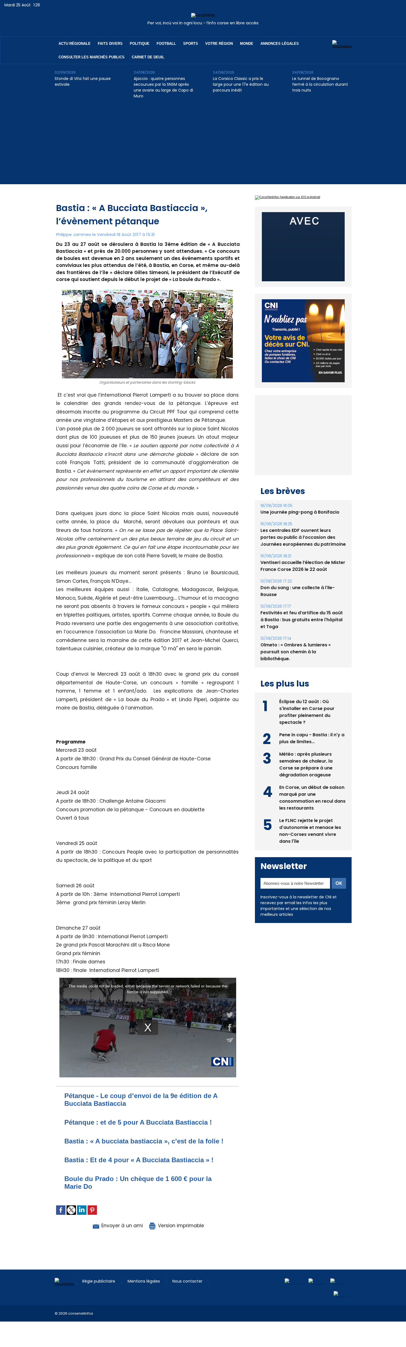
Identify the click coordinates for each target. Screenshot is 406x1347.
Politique (139, 43)
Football (166, 43)
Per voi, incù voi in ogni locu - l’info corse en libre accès (203, 23)
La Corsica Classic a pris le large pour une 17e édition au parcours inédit (241, 84)
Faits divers (110, 43)
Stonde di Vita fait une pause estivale (83, 81)
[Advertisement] (203, 145)
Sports (190, 43)
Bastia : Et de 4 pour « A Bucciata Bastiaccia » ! (138, 1160)
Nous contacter (187, 1281)
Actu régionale (75, 43)
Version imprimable (180, 1225)
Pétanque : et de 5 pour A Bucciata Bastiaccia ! (138, 1122)
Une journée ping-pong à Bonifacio (299, 512)
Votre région (219, 43)
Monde (246, 43)
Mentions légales (144, 1281)
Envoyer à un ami (121, 1225)
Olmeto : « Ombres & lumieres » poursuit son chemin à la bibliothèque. (295, 652)
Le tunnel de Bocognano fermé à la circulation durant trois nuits (320, 84)
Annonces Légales (279, 43)
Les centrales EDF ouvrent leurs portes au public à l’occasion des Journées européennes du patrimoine (303, 537)
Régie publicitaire (99, 1281)
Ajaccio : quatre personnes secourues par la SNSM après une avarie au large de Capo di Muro (163, 87)
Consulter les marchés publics (92, 57)
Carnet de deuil (148, 57)
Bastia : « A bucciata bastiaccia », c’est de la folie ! (143, 1141)
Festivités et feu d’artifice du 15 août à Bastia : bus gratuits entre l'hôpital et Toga (301, 620)
